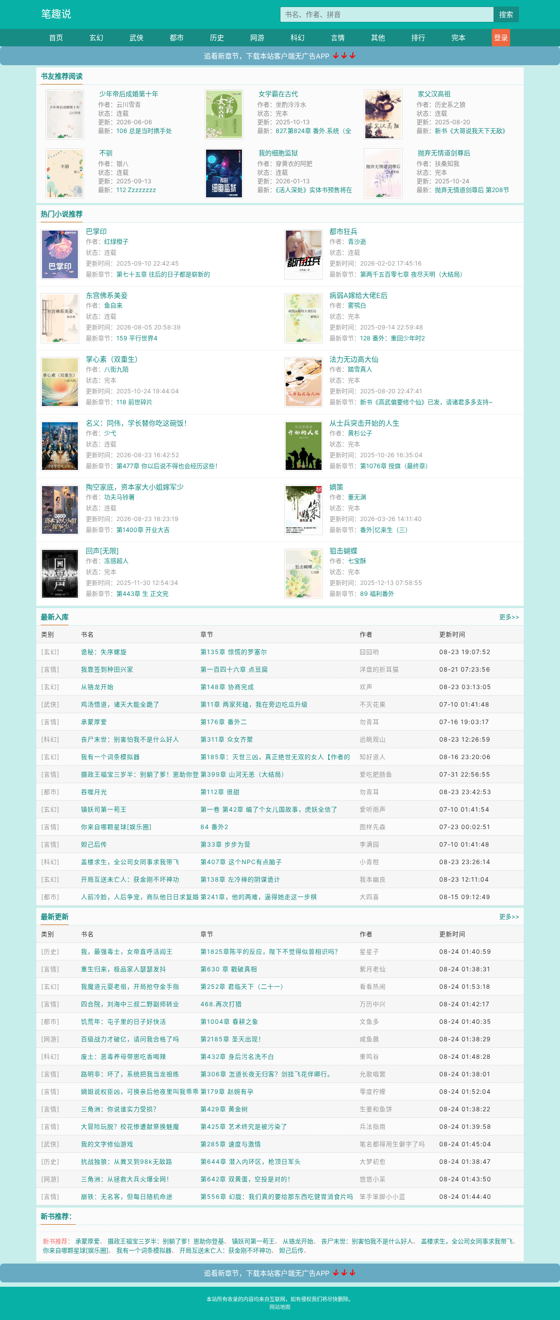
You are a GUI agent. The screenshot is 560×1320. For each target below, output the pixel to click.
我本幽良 (373, 879)
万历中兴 (373, 1004)
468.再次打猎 (221, 1004)
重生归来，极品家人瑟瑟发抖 (123, 969)
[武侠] (50, 704)
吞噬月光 (94, 791)
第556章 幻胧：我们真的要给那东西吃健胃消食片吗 (277, 1196)
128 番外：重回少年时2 (392, 338)
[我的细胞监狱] (224, 153)
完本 (459, 37)
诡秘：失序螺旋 (104, 651)
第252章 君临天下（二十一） (243, 986)
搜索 (506, 14)
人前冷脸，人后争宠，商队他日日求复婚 (140, 896)
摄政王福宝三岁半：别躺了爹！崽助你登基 (166, 1241)
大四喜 (369, 896)
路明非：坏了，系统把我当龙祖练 (130, 1074)
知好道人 (373, 756)
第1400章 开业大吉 (143, 529)
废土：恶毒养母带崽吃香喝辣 (123, 1056)
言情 (338, 37)
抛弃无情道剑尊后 (444, 153)
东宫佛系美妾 (107, 295)
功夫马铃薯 (119, 497)
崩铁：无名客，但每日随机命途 (127, 1196)
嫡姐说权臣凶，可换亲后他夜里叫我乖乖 (140, 1091)
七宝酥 (357, 560)
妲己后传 (94, 844)
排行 (418, 37)
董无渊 (357, 497)
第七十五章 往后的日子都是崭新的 (163, 274)
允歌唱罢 (373, 1074)
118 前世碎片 (134, 402)
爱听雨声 (373, 809)
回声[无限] (102, 550)
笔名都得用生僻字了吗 (392, 1144)
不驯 (105, 153)
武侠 (137, 37)
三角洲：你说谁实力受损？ (120, 1109)
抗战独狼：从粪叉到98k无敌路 (126, 1161)
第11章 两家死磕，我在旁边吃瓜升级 (254, 704)
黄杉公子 (360, 433)
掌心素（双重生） (114, 359)
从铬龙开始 (97, 686)
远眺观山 (373, 739)
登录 (501, 37)
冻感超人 (116, 560)
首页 (56, 37)
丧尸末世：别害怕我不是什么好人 (130, 739)
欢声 (366, 686)
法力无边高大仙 (353, 359)
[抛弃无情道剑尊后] (383, 153)
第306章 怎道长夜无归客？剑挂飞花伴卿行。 (267, 1074)
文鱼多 (369, 1021)
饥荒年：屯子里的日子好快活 (123, 1021)
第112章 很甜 (220, 791)
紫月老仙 (373, 969)
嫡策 (336, 487)
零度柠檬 (373, 1091)
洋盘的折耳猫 (379, 669)
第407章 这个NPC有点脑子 (241, 861)
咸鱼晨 (369, 1039)
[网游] (50, 1039)
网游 (257, 37)
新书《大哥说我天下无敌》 (471, 130)
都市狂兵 (343, 231)
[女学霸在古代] (224, 94)
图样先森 (373, 826)
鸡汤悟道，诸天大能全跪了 (120, 704)
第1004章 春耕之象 (229, 1021)
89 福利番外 (377, 593)
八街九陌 (116, 369)
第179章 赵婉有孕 (227, 1091)
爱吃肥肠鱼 (376, 774)
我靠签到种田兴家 (107, 669)
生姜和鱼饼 (376, 1109)
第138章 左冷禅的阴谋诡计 (240, 879)
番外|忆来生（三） (385, 529)
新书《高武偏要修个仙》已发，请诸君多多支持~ (426, 402)
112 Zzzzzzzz (136, 189)
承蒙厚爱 (94, 721)
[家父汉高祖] (383, 94)
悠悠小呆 (373, 1179)
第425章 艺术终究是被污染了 (243, 1126)
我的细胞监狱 (278, 153)
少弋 (110, 433)
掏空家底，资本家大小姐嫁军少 (135, 487)
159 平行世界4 (137, 338)
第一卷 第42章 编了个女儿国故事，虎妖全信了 (269, 809)
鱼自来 (113, 305)
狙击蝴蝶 (343, 550)
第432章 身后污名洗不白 (237, 1056)
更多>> (509, 616)
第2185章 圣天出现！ (232, 1039)
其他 (378, 37)
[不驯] (65, 153)
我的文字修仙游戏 (107, 1144)
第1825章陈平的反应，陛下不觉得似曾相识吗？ (270, 951)
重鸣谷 (369, 1056)
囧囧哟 (369, 651)
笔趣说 (56, 14)
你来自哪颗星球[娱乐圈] (116, 826)
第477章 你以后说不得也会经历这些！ (168, 465)
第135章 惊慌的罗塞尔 (233, 651)
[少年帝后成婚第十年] (65, 94)
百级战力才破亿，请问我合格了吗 (130, 1039)
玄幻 (96, 37)
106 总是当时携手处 (144, 130)
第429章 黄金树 (224, 1109)
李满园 (369, 844)
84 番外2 (214, 826)
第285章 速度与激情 (230, 1144)
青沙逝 (357, 241)
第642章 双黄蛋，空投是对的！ (247, 1179)
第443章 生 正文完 (142, 593)
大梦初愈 (373, 1161)
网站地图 (280, 1307)
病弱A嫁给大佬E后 (358, 295)
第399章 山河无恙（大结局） (244, 774)
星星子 (369, 951)
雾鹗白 (357, 305)
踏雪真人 (360, 369)
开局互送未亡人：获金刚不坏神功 (130, 879)
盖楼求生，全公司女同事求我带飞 (130, 861)
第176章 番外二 (223, 721)
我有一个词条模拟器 (110, 756)
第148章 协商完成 (227, 686)
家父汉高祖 (434, 94)
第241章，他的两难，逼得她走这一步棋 (258, 896)
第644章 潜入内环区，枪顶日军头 (250, 1161)
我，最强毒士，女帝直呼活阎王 (127, 951)
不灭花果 (373, 704)
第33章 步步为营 (225, 844)
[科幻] (50, 739)
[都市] (50, 791)
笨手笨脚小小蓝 (383, 1196)
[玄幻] (50, 651)
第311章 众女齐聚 (226, 739)
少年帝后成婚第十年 (128, 94)
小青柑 (369, 861)
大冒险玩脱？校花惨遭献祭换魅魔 (130, 1126)
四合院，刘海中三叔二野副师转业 (130, 1004)
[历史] (50, 951)
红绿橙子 (116, 241)
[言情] (50, 669)
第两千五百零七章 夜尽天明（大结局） (413, 274)
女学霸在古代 (278, 94)
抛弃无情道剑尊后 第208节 (472, 189)
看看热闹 (373, 986)
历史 (217, 37)
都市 (177, 37)
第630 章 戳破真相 (228, 969)
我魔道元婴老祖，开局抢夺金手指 (130, 986)
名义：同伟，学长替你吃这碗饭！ (138, 423)
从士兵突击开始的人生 (364, 423)
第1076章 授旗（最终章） (395, 465)
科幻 (297, 37)
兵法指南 (373, 1126)
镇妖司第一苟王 (104, 809)
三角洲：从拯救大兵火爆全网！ (127, 1179)
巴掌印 (96, 231)
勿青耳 (369, 721)
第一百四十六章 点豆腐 (234, 669)
